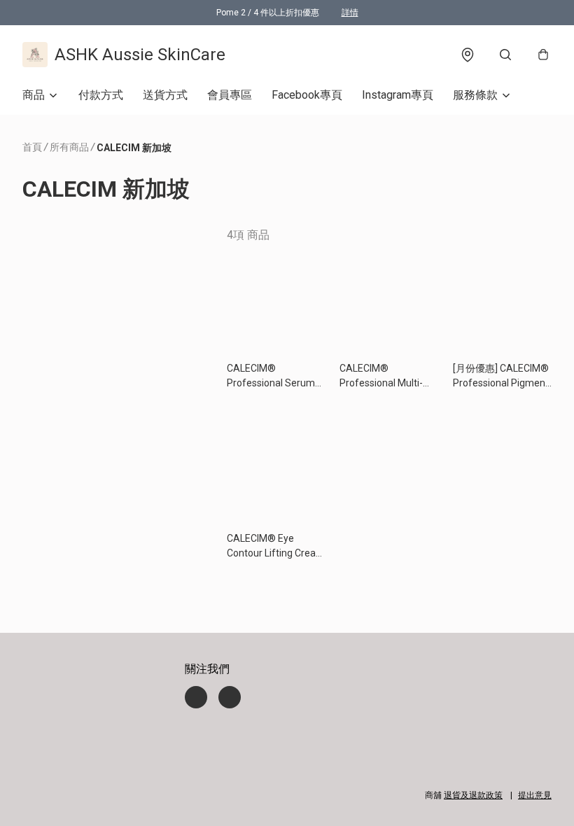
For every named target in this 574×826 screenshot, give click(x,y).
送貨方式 (165, 95)
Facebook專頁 (307, 95)
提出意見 (535, 795)
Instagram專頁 (397, 95)
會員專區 (229, 95)
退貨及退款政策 (473, 795)
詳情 (350, 13)
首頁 (32, 147)
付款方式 (100, 95)
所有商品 (69, 147)
